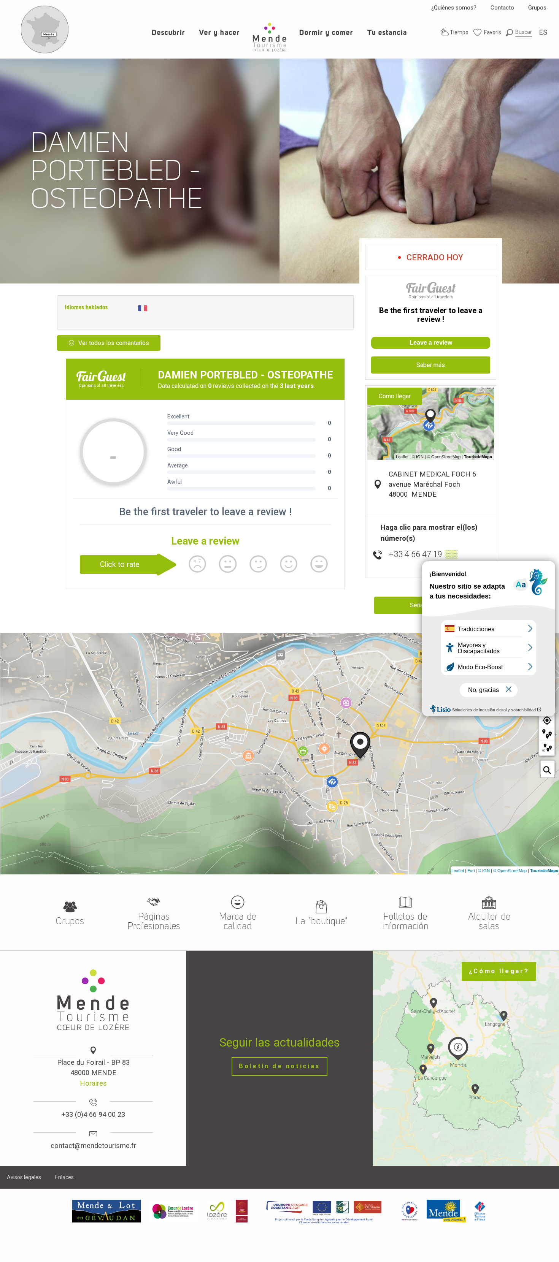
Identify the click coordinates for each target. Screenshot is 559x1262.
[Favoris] (487, 32)
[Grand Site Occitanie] (242, 1211)
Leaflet (457, 870)
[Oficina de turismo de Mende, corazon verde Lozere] (270, 37)
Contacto (502, 7)
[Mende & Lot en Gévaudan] (106, 1211)
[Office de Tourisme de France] (480, 1211)
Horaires (93, 1083)
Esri (471, 870)
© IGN (484, 870)
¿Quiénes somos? (453, 7)
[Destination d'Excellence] (409, 1211)
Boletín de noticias (279, 1066)
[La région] (324, 1211)
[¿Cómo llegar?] (45, 51)
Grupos (537, 7)
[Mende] (446, 1211)
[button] (519, 32)
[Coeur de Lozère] (173, 1211)
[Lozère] (217, 1211)
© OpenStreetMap (510, 870)
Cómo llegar (395, 396)
